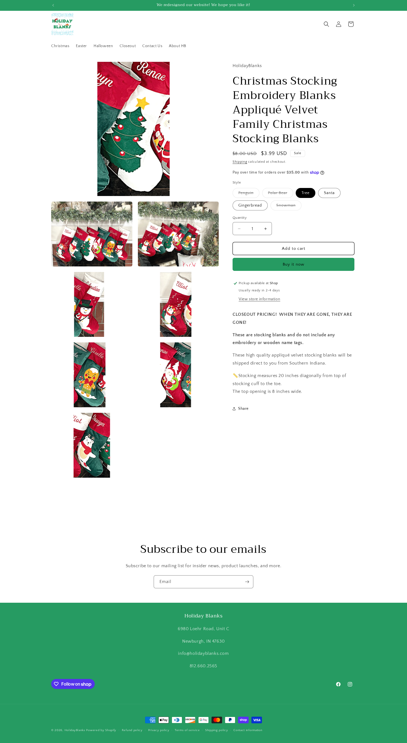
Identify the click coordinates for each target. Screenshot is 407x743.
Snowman (289, 206)
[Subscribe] (247, 581)
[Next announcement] (354, 5)
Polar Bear (280, 194)
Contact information (247, 730)
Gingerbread (250, 205)
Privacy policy (158, 730)
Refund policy (132, 730)
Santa (329, 193)
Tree (306, 193)
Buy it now (293, 264)
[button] (326, 24)
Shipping (240, 162)
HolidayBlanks (75, 730)
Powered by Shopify (101, 730)
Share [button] (243, 408)
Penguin (248, 194)
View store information (259, 299)
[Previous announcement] (53, 5)
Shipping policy (216, 730)
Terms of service (187, 730)
